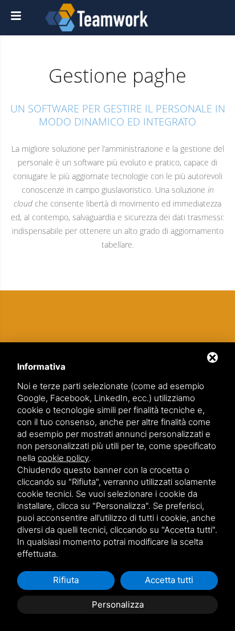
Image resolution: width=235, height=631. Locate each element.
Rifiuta (66, 580)
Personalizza (118, 604)
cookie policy (63, 457)
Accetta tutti (169, 580)
